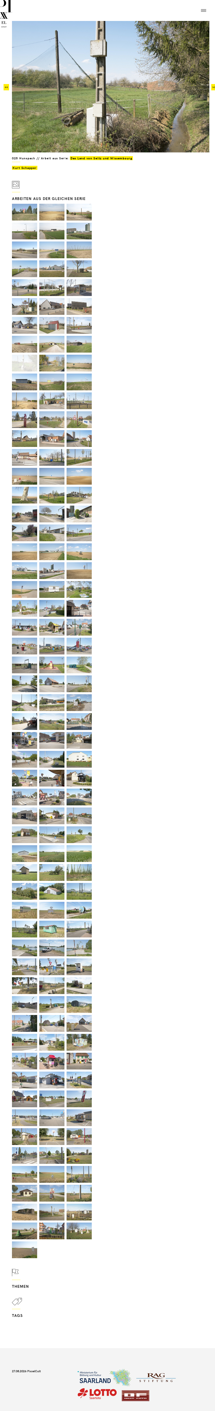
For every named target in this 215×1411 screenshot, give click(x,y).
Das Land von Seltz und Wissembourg (101, 158)
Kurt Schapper (25, 168)
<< (6, 87)
